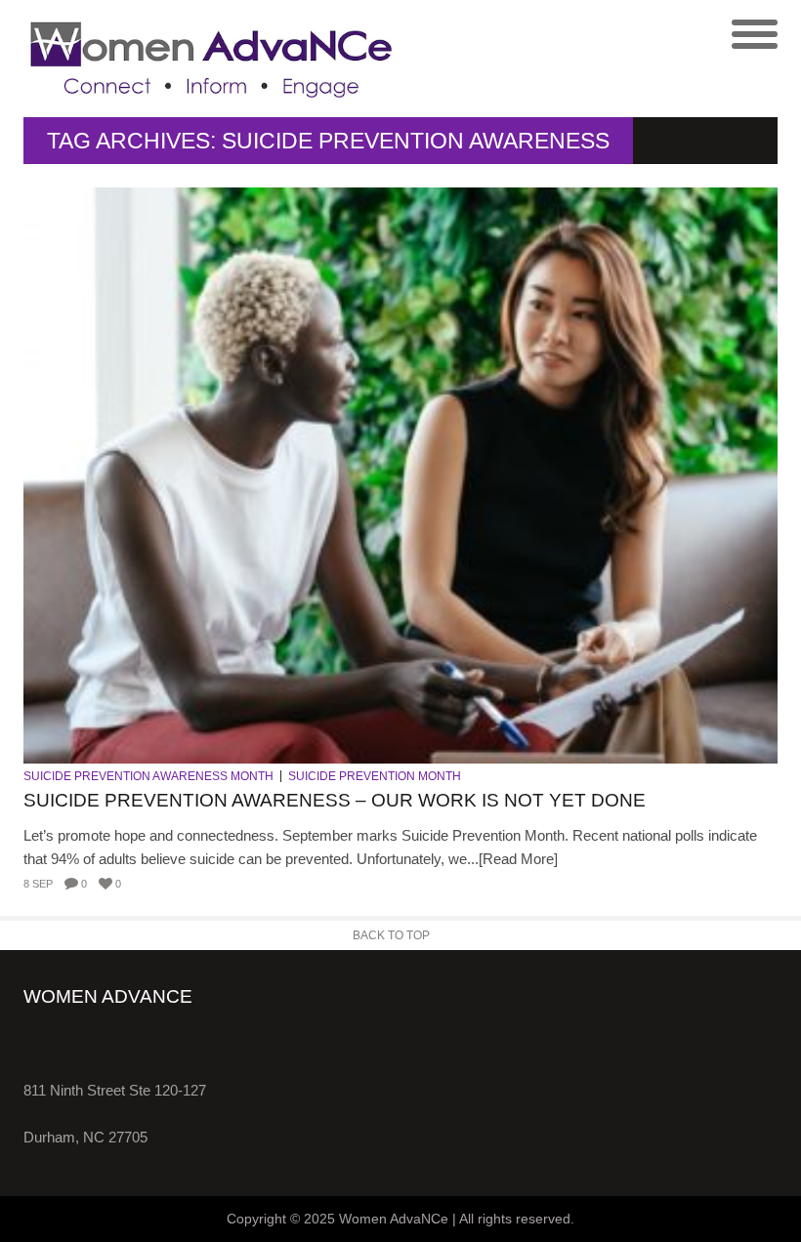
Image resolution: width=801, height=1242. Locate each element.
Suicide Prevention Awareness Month (148, 776)
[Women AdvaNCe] (211, 58)
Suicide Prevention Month (374, 776)
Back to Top (391, 935)
